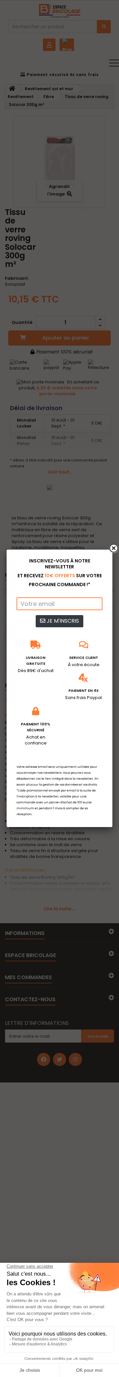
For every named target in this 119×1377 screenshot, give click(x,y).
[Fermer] (113, 548)
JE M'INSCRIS (62, 621)
